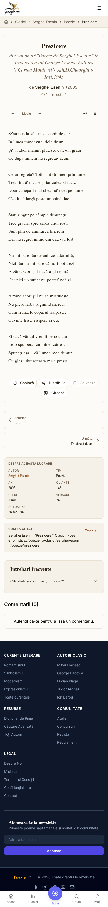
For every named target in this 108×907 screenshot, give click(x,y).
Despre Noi (13, 763)
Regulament (67, 742)
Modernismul (14, 681)
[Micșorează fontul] (12, 113)
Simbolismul (13, 673)
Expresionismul (16, 689)
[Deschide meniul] (99, 8)
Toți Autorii (13, 734)
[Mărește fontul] (39, 113)
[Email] (72, 887)
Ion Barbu (65, 697)
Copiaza (91, 530)
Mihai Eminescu (69, 665)
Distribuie (57, 383)
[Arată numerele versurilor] (95, 113)
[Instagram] (44, 887)
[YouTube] (63, 887)
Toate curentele (17, 697)
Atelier (62, 718)
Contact (10, 795)
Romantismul (14, 665)
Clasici (20, 22)
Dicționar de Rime (18, 718)
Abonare (54, 851)
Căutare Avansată (18, 726)
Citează (57, 393)
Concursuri (66, 726)
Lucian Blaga (67, 681)
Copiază (27, 383)
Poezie (69, 22)
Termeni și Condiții (19, 779)
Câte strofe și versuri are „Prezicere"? (37, 581)
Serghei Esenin (45, 22)
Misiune (10, 771)
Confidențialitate (17, 787)
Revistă (63, 734)
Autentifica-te (26, 621)
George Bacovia (70, 673)
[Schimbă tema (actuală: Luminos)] (85, 113)
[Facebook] (35, 887)
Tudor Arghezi (68, 689)
